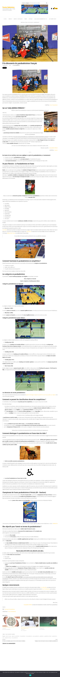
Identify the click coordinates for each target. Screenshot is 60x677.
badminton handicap (8, 636)
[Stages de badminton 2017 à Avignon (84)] (48, 622)
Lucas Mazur (4, 230)
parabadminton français (8, 637)
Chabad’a (56, 150)
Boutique (30, 19)
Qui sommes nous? (52, 19)
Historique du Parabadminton (10, 609)
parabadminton (41, 636)
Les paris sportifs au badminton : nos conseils (8, 627)
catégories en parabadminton (15, 636)
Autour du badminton (8, 634)
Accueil (5, 19)
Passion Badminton (8, 7)
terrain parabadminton (15, 637)
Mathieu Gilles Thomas (11, 233)
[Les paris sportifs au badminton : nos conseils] (11, 622)
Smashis (10, 19)
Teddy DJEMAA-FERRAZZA (53, 148)
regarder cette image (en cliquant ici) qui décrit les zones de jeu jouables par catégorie (40, 394)
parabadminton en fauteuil (47, 636)
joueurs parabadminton (36, 636)
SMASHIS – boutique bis (18, 19)
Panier (25, 19)
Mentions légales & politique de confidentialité (30, 22)
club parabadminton (22, 636)
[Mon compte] (51, 8)
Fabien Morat (29, 231)
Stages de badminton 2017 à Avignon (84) (45, 627)
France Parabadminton (54, 105)
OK (30, 675)
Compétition (13, 634)
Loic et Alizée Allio (44, 587)
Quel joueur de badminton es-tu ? (40, 19)
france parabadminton (29, 636)
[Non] (58, 674)
